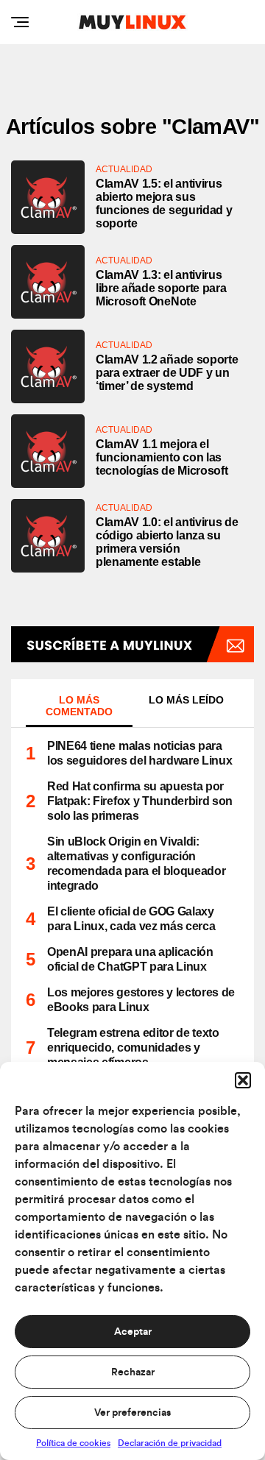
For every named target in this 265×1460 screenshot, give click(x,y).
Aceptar (133, 1332)
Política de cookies (73, 1443)
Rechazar (133, 1372)
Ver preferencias (132, 1413)
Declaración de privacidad (170, 1443)
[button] (243, 1080)
